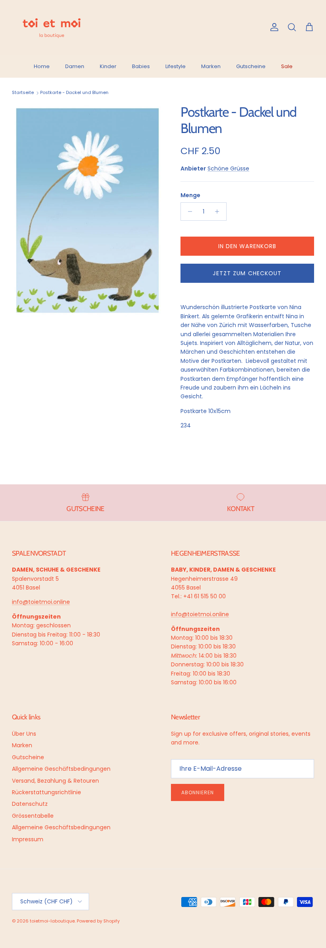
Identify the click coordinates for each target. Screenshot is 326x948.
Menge (190, 195)
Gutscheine (251, 66)
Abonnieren (197, 792)
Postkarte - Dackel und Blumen (74, 93)
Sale (287, 66)
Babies (141, 66)
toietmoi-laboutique (52, 921)
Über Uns (24, 734)
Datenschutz (30, 804)
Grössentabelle (33, 816)
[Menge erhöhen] (219, 211)
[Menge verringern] (188, 211)
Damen (74, 66)
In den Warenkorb (247, 246)
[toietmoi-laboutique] (51, 27)
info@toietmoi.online (41, 602)
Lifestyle (175, 66)
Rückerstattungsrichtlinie (46, 792)
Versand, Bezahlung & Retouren (55, 781)
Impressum (27, 839)
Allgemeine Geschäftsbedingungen (61, 769)
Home (42, 66)
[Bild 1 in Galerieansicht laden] (87, 210)
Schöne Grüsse (228, 168)
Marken (211, 66)
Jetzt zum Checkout (247, 273)
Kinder (108, 66)
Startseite (23, 93)
